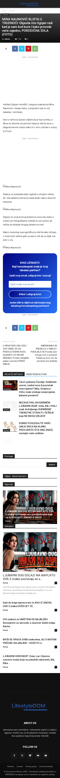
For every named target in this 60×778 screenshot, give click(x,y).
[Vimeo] (30, 756)
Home (3, 10)
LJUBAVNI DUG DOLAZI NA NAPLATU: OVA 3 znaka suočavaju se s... (29, 577)
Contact (20, 766)
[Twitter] (22, 49)
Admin (7, 39)
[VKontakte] (38, 756)
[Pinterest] (28, 49)
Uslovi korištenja (46, 766)
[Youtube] (46, 756)
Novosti (12, 10)
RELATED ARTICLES (14, 374)
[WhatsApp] (35, 49)
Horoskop (7, 389)
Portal (7, 521)
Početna (10, 766)
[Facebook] (15, 49)
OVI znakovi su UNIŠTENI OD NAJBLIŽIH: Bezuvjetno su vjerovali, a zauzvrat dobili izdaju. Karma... (29, 623)
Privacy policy (31, 766)
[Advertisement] (30, 79)
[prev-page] (5, 440)
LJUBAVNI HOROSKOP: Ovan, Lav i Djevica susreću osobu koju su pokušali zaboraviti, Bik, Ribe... (29, 660)
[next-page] (9, 440)
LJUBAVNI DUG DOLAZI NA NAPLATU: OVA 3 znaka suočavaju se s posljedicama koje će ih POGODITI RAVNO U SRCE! (29, 514)
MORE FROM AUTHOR (36, 374)
